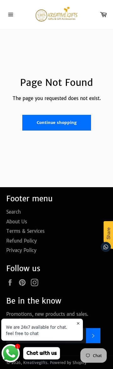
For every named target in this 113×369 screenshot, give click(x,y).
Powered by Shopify (68, 362)
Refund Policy (21, 241)
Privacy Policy (21, 250)
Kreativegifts (35, 362)
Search (13, 212)
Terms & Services (25, 231)
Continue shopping (57, 122)
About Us (16, 222)
